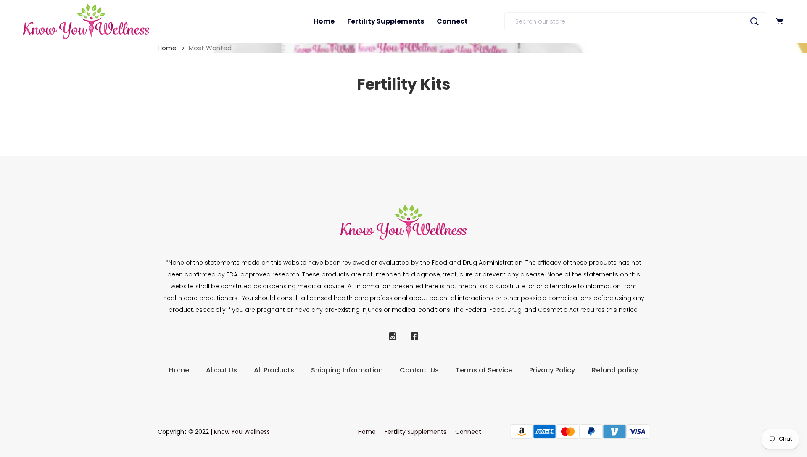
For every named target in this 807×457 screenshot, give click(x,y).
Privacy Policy (552, 370)
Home (324, 21)
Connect (452, 21)
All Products (274, 370)
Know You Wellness (242, 432)
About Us (221, 370)
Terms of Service (484, 370)
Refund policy (615, 370)
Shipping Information (347, 370)
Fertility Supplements (385, 21)
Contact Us (419, 370)
